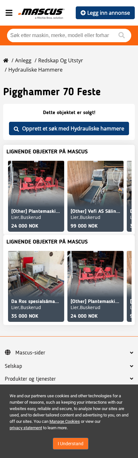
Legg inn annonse (108, 12)
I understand (70, 443)
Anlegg (23, 60)
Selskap (13, 366)
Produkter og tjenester (30, 379)
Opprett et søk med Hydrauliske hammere (73, 128)
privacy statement (26, 427)
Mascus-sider (30, 353)
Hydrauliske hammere (35, 69)
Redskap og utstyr (60, 60)
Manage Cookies (64, 421)
